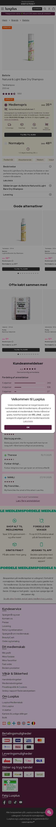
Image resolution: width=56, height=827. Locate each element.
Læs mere (28, 421)
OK (28, 427)
